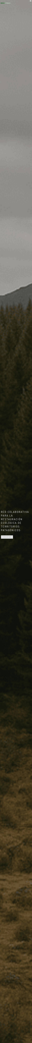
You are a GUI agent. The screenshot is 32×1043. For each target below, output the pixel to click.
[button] (30, 1)
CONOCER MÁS (7, 537)
